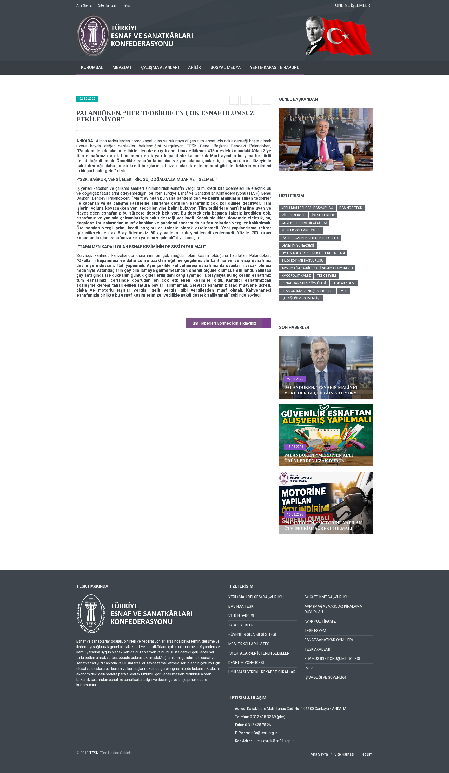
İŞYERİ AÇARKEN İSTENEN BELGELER (310, 238)
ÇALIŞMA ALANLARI (160, 67)
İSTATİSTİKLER (323, 215)
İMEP (343, 291)
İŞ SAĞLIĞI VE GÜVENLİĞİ (301, 298)
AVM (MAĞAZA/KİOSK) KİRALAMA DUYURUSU (317, 268)
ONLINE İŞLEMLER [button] (352, 5)
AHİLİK (194, 67)
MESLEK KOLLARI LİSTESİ (301, 230)
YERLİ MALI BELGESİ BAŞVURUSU (307, 208)
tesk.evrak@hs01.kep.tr (274, 741)
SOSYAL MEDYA (225, 67)
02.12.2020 (87, 98)
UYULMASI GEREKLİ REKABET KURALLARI (313, 253)
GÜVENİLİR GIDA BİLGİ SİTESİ (304, 223)
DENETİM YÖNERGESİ (298, 245)
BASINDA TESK (350, 208)
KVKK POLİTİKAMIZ (296, 276)
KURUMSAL (92, 67)
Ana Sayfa (84, 5)
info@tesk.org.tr (264, 733)
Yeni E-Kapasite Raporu (275, 67)
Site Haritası (107, 5)
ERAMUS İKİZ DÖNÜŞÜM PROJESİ (307, 291)
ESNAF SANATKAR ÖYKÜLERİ (304, 283)
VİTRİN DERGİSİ (294, 215)
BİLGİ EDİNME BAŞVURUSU (302, 260)
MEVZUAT (122, 67)
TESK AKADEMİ (344, 283)
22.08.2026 (295, 379)
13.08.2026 (295, 514)
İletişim (128, 5)
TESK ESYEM (326, 276)
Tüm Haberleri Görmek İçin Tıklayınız (223, 323)
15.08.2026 (295, 447)
